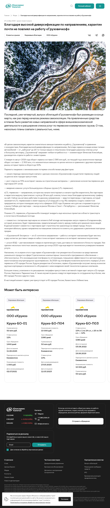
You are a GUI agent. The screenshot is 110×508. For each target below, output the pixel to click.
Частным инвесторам (52, 460)
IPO (85, 472)
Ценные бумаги (9, 467)
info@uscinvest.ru (43, 424)
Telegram (40, 414)
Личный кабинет (84, 6)
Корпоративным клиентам (94, 460)
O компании (8, 460)
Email (11, 445)
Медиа (6, 470)
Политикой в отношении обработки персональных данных (30, 502)
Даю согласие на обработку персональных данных (26, 450)
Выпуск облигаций (90, 463)
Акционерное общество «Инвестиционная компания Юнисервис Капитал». (26, 485)
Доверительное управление (54, 463)
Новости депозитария (11, 481)
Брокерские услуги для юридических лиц (92, 477)
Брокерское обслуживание (53, 467)
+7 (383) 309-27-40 (44, 419)
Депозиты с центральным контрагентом (53, 471)
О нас (6, 463)
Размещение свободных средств (92, 468)
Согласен (64, 499)
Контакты (7, 474)
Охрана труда (9, 477)
